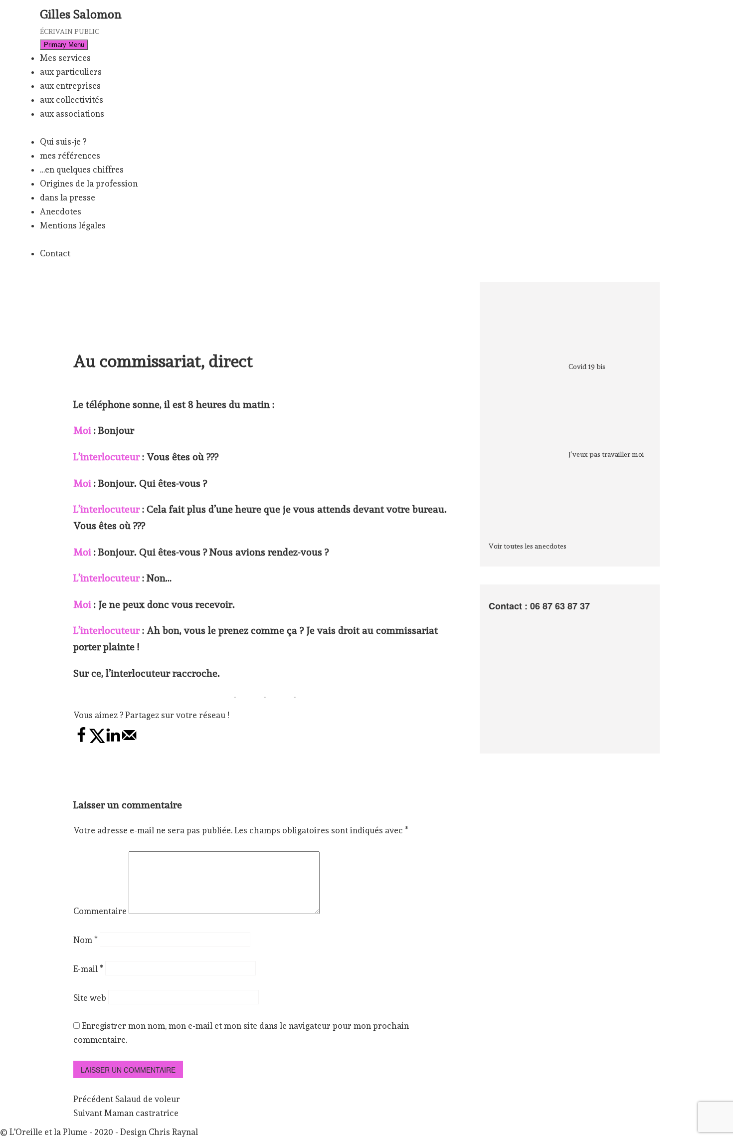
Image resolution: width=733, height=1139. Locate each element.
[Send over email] (129, 741)
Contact (55, 253)
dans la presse (67, 197)
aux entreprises (70, 86)
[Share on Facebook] (81, 741)
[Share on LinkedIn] (113, 741)
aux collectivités (71, 100)
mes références (70, 156)
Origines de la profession (89, 184)
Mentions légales (73, 225)
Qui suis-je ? (63, 142)
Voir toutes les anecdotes (527, 546)
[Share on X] (97, 741)
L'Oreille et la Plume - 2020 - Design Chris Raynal (103, 1132)
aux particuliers (71, 72)
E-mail (88, 969)
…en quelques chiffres (82, 170)
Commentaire (100, 911)
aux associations (72, 114)
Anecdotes (60, 211)
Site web (89, 998)
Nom (85, 940)
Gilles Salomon (81, 14)
